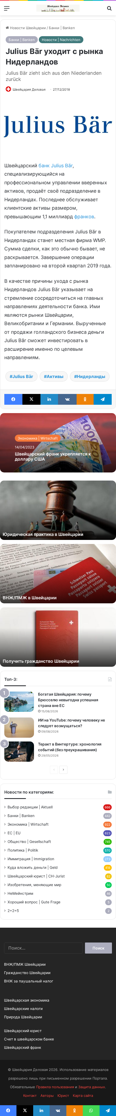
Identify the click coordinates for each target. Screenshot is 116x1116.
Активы (55, 376)
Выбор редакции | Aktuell (30, 807)
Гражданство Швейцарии (27, 973)
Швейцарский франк (22, 1047)
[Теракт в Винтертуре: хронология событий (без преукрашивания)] (19, 751)
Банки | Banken (62, 28)
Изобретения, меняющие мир (34, 885)
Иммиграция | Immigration (31, 859)
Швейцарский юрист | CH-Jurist (36, 876)
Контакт (30, 1095)
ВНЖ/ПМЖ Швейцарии (25, 964)
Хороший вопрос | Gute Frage (34, 902)
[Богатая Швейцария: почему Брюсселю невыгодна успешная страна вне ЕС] (19, 702)
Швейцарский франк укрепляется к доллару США (53, 456)
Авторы (47, 1095)
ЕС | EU (14, 833)
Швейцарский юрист (23, 1031)
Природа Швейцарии (23, 1017)
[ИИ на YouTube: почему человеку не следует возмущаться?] (19, 727)
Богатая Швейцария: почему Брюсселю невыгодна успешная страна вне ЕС (68, 700)
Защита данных (91, 1087)
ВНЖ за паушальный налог (28, 981)
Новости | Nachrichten (61, 40)
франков (84, 216)
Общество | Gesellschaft (29, 841)
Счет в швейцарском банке (29, 1039)
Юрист (63, 1095)
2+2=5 (13, 911)
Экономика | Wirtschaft (38, 438)
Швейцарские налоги (23, 1008)
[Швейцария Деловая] (58, 8)
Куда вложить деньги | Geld (32, 867)
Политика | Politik (23, 850)
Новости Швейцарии (27, 28)
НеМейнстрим (20, 893)
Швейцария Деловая (29, 89)
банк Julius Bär (56, 165)
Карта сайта (83, 1095)
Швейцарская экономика (26, 1000)
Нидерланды (91, 376)
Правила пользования (55, 1087)
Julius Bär (22, 376)
